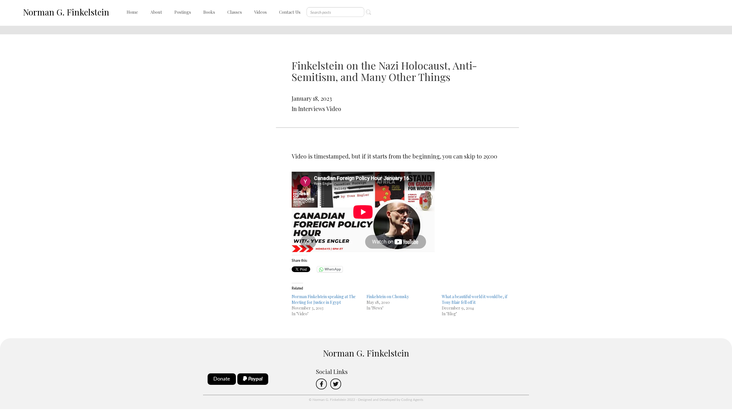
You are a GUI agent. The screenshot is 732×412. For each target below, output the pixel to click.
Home (132, 12)
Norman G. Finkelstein (66, 12)
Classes (234, 12)
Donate (221, 379)
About (156, 12)
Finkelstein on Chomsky (388, 296)
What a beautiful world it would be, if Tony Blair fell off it (474, 299)
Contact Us (290, 12)
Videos (260, 12)
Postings (182, 12)
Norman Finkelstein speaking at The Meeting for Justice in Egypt (324, 299)
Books (209, 12)
